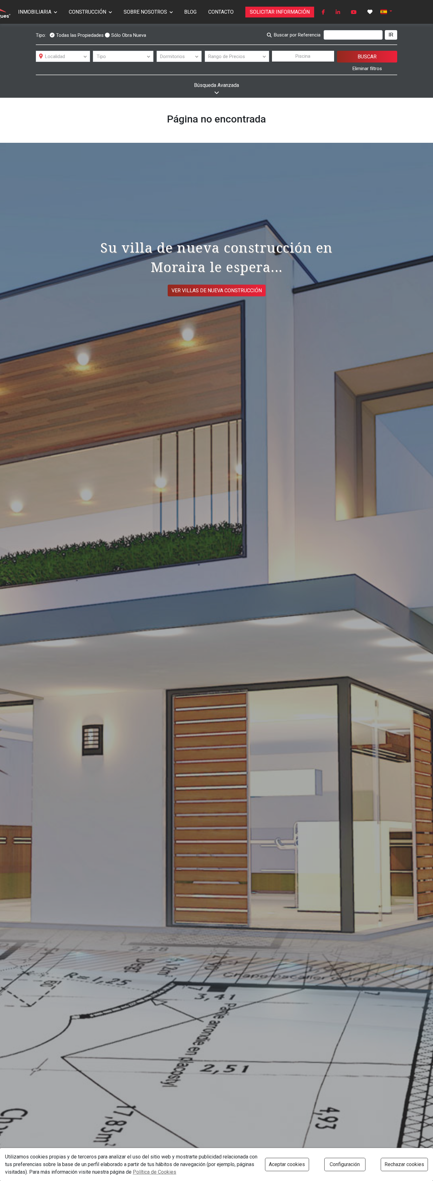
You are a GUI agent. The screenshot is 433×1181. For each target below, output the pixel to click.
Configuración (345, 1164)
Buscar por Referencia (297, 35)
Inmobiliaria (34, 12)
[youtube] (354, 12)
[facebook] (323, 12)
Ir (391, 34)
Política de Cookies (154, 1172)
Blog (190, 12)
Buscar (367, 57)
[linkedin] (338, 12)
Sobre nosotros (145, 12)
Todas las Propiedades (80, 35)
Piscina (302, 56)
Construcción (87, 12)
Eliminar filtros (367, 68)
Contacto (221, 12)
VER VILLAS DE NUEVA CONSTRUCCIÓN (216, 290)
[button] (386, 11)
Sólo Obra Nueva (128, 35)
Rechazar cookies (404, 1164)
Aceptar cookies (287, 1164)
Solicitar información (280, 12)
